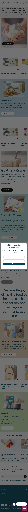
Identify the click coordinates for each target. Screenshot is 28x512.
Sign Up (14, 263)
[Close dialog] (26, 244)
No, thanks (14, 267)
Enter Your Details (6, 255)
